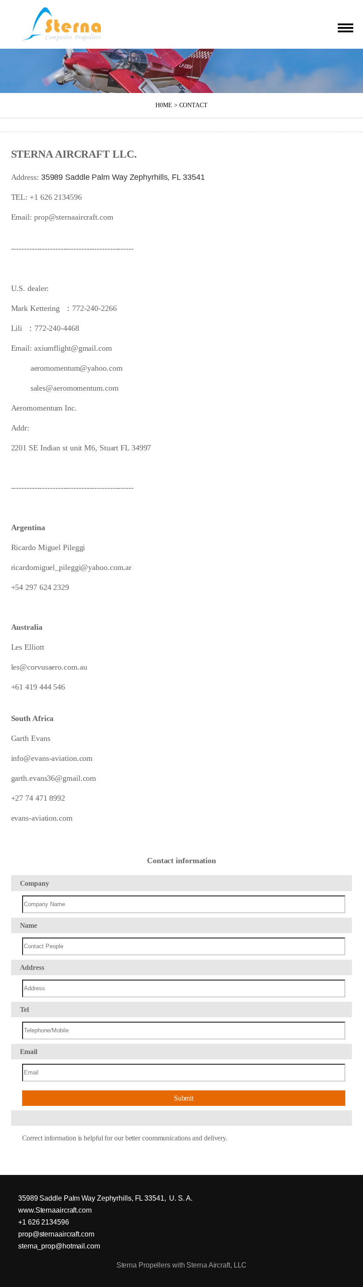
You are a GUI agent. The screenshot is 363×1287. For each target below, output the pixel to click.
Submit (183, 1098)
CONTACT (193, 105)
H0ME (163, 105)
